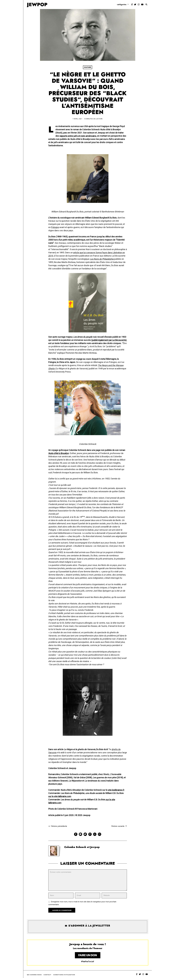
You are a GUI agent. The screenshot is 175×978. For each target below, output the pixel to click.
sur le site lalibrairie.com (59, 796)
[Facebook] (132, 4)
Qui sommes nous (34, 975)
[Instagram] (138, 4)
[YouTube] (142, 4)
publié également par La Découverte (109, 340)
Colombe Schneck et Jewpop (82, 847)
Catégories (121, 4)
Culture (87, 67)
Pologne (55, 227)
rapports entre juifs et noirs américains (78, 136)
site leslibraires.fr (116, 790)
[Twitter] (135, 4)
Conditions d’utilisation (64, 975)
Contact (47, 975)
